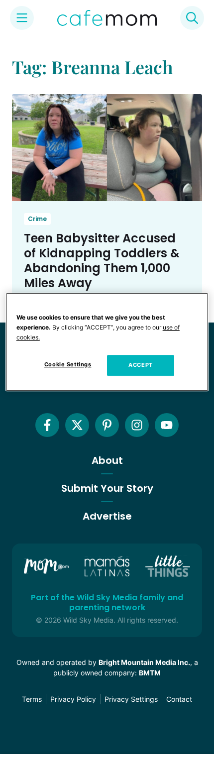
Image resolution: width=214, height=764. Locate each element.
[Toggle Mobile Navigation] (22, 18)
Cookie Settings (68, 364)
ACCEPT (140, 364)
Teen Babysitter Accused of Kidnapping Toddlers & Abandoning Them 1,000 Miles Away (102, 260)
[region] (107, 342)
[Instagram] (137, 425)
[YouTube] (167, 425)
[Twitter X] (77, 425)
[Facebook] (47, 425)
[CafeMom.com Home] (107, 18)
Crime (37, 219)
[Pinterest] (107, 425)
